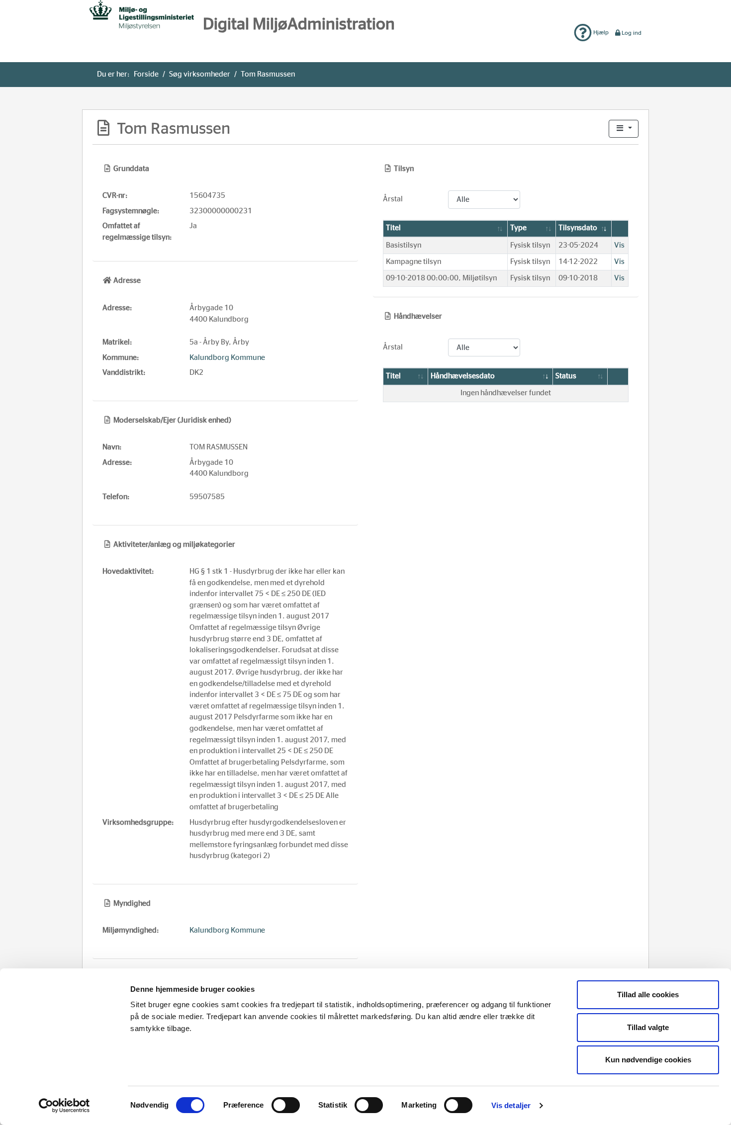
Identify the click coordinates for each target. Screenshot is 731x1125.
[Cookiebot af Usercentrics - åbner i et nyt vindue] (64, 1105)
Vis (619, 245)
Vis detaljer (511, 1105)
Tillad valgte (648, 1027)
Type (518, 228)
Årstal (393, 199)
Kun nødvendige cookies (648, 1059)
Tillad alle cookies (648, 994)
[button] (624, 129)
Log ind (631, 33)
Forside (146, 74)
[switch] (286, 1105)
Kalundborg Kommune (227, 357)
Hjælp (600, 32)
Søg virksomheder (199, 74)
